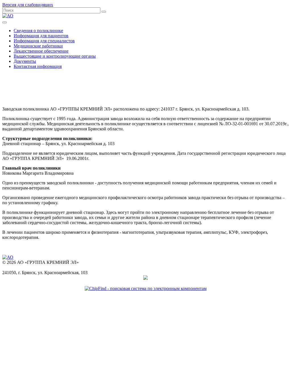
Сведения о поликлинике (38, 30)
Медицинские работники (38, 45)
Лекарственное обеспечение (41, 51)
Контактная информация (38, 66)
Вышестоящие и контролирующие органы (55, 56)
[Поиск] (103, 11)
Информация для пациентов (41, 35)
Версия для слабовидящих (27, 4)
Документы (25, 61)
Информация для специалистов (44, 40)
